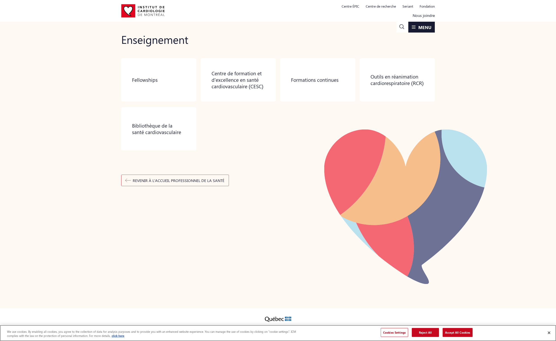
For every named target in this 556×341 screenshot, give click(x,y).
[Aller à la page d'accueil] (143, 11)
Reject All (425, 332)
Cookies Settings (394, 332)
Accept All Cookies (457, 332)
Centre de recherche (381, 6)
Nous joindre (424, 15)
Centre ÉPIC (350, 6)
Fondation (427, 6)
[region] (278, 333)
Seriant (407, 6)
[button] (401, 27)
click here (118, 336)
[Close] (549, 333)
